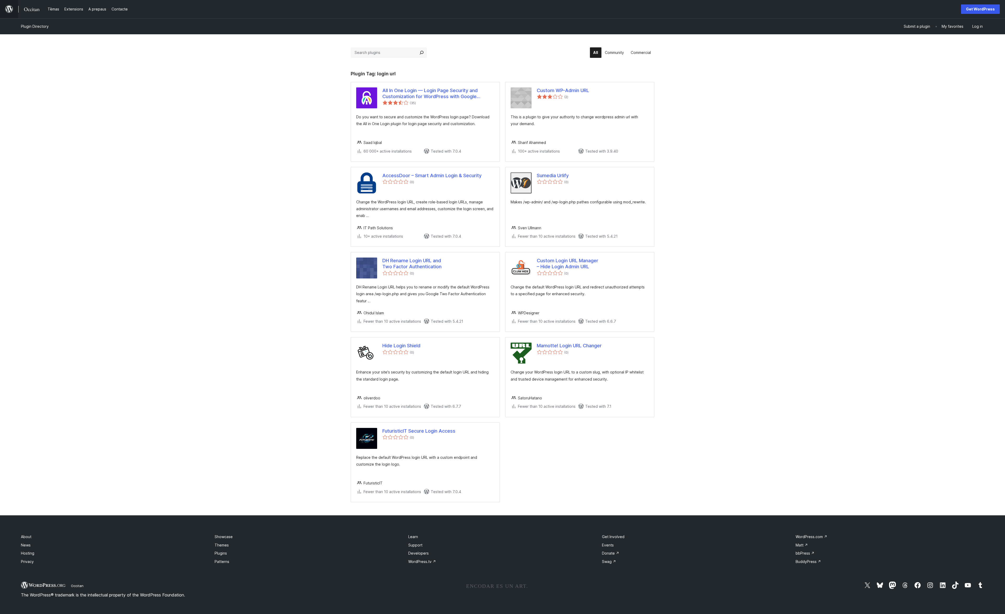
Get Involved (613, 536)
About (26, 536)
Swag (609, 561)
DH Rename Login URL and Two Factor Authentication (412, 263)
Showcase (224, 536)
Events (608, 545)
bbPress (805, 553)
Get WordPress (980, 9)
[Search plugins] (421, 52)
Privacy (27, 561)
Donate (610, 553)
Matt (802, 545)
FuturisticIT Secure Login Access (418, 431)
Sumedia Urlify (553, 175)
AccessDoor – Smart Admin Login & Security (432, 175)
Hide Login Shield (401, 345)
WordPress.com (811, 536)
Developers (418, 553)
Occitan (77, 586)
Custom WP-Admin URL (563, 90)
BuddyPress (808, 561)
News (26, 545)
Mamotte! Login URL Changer (569, 345)
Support (415, 545)
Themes (222, 545)
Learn (413, 536)
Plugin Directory (35, 26)
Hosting (27, 553)
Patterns (222, 561)
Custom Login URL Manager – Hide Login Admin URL (567, 263)
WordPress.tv (422, 561)
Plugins (221, 553)
